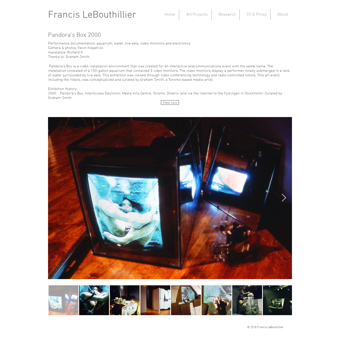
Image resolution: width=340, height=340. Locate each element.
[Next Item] (283, 198)
